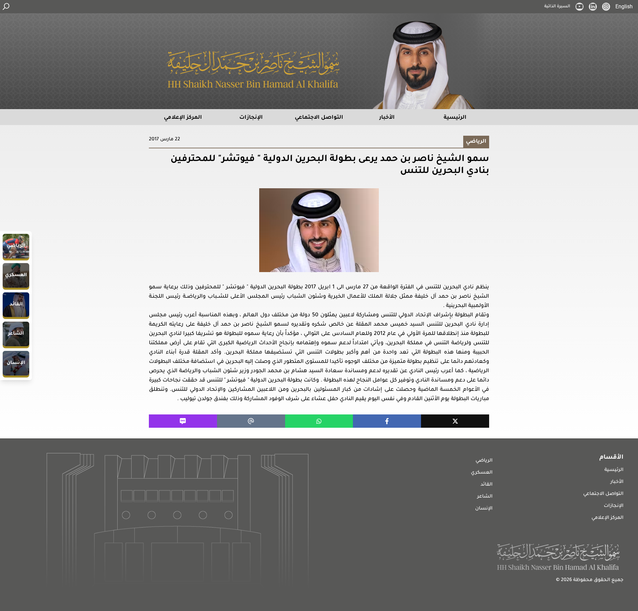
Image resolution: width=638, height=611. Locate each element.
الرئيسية (613, 470)
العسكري (481, 473)
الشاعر (484, 497)
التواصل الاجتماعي (603, 494)
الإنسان (483, 509)
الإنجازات (613, 506)
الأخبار (616, 482)
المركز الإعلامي (607, 518)
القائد (486, 485)
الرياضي (484, 461)
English (624, 6)
